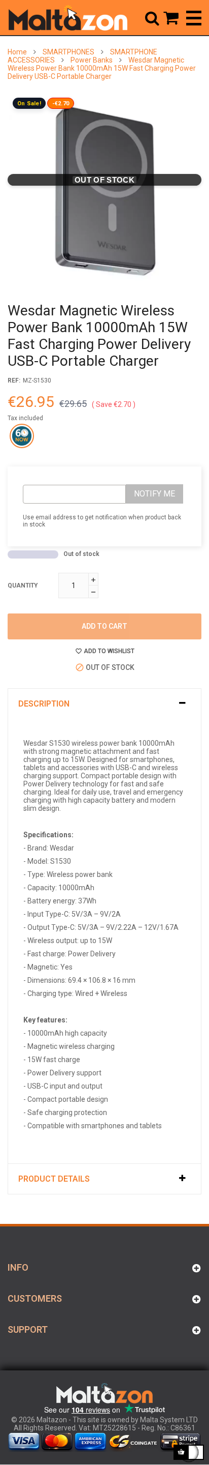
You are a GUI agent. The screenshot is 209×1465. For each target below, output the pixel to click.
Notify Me (154, 494)
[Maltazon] (67, 18)
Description (43, 704)
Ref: (14, 380)
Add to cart (104, 626)
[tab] (104, 704)
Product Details (54, 1179)
